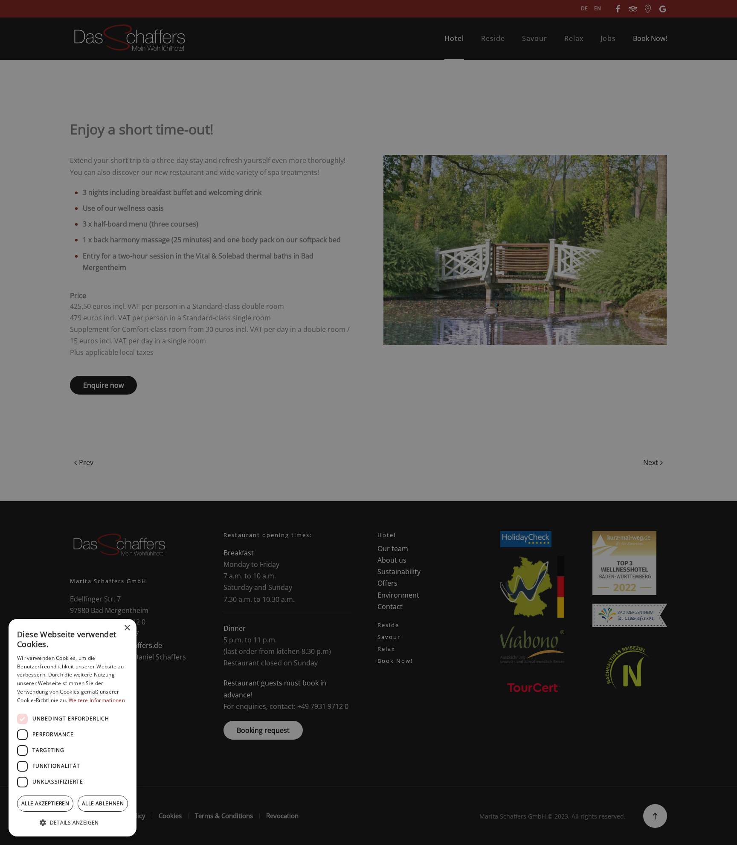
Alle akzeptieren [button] (45, 803)
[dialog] (72, 727)
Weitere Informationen (97, 700)
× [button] (127, 628)
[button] (72, 822)
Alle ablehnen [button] (103, 803)
